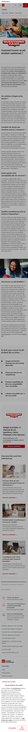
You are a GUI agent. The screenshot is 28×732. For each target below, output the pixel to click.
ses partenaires (16, 688)
